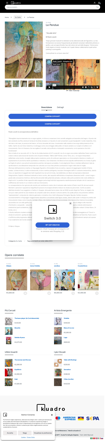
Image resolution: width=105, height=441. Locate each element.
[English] (96, 438)
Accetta (10, 433)
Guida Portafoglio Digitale (70, 435)
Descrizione (46, 107)
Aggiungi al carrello (72, 293)
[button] (52, 415)
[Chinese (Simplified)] (94, 438)
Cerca (97, 7)
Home (7, 17)
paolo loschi (34, 241)
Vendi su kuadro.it (74, 430)
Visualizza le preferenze (43, 433)
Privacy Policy (31, 437)
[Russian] (102, 438)
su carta (41, 241)
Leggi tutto (25, 293)
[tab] (46, 108)
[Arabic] (91, 438)
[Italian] (99, 438)
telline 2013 (48, 241)
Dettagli (60, 107)
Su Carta (18, 17)
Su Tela (56, 263)
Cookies (23, 437)
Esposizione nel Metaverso (57, 430)
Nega (25, 433)
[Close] (70, 203)
